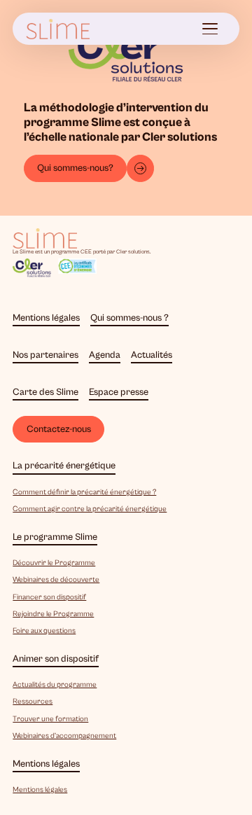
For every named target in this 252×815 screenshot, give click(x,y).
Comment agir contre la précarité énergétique (90, 508)
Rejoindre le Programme (53, 613)
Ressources (32, 701)
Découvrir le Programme (54, 562)
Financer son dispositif (49, 596)
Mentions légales (40, 789)
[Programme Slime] (58, 29)
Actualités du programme (55, 684)
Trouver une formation (50, 718)
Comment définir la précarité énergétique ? (84, 491)
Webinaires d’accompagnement (64, 735)
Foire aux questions (44, 630)
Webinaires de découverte (56, 579)
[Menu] (211, 29)
